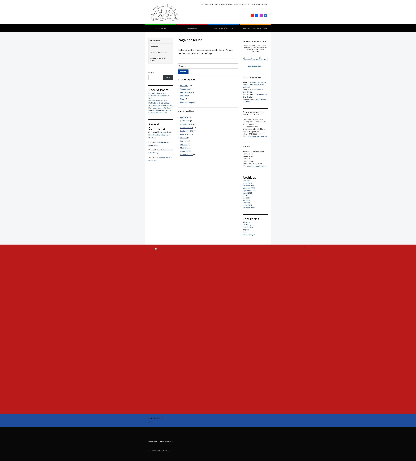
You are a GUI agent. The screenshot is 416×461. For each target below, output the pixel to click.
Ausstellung (185, 89)
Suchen (151, 73)
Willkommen (161, 28)
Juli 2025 (183, 137)
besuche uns (246, 4)
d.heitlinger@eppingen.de (257, 136)
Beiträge (237, 4)
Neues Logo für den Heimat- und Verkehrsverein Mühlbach (160, 135)
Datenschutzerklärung (167, 441)
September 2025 (187, 131)
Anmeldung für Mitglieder (223, 4)
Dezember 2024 (186, 154)
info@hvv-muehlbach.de (257, 166)
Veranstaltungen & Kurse (255, 28)
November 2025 (186, 127)
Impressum (152, 441)
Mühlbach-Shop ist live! (157, 93)
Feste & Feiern (186, 92)
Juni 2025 (184, 141)
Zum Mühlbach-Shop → (255, 66)
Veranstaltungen (187, 102)
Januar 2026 (185, 121)
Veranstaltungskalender (260, 4)
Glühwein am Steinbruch (157, 113)
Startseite (204, 4)
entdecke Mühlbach (223, 28)
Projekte (183, 96)
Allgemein (184, 85)
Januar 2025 (185, 151)
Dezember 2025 (186, 124)
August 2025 (185, 134)
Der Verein (192, 28)
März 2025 (184, 148)
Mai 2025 (183, 144)
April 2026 (184, 117)
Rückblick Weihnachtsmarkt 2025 (160, 110)
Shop (211, 4)
